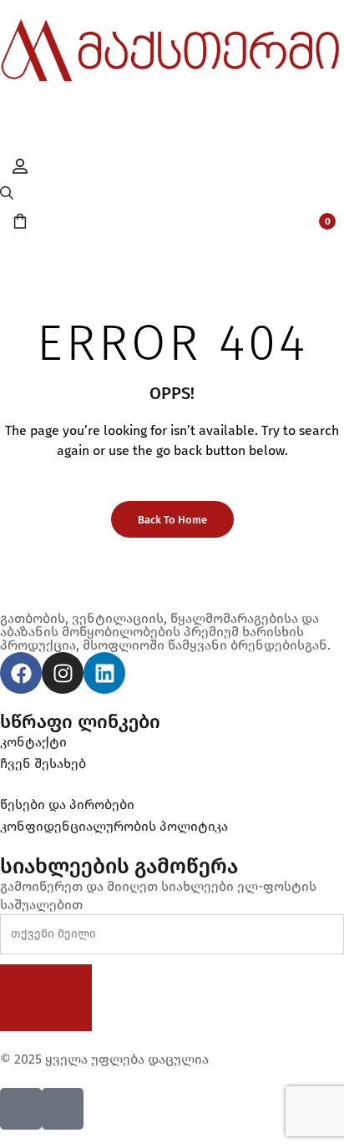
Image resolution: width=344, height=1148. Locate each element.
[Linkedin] (104, 673)
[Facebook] (21, 673)
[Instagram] (62, 673)
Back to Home (172, 519)
